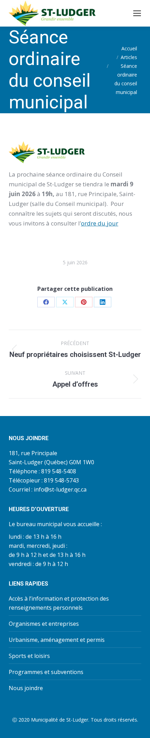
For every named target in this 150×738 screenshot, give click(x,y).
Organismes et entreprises (44, 624)
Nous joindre (26, 688)
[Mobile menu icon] (137, 13)
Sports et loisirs (29, 656)
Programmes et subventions (46, 672)
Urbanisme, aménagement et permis (57, 640)
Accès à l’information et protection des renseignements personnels (59, 603)
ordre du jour (99, 223)
